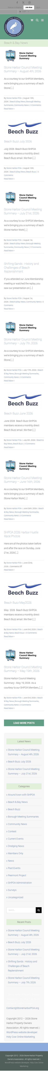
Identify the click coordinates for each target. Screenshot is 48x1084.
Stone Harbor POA (14, 98)
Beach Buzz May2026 (17, 602)
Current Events (15, 838)
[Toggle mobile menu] (42, 20)
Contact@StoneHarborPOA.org (22, 1008)
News (11, 860)
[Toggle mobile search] (37, 20)
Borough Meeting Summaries (27, 374)
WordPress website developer (21, 1032)
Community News (21, 105)
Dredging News (16, 846)
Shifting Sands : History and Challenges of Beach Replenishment (21, 267)
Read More (8, 109)
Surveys (12, 890)
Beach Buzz (31, 172)
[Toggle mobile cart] (32, 20)
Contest (12, 831)
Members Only (15, 853)
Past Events (14, 868)
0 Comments (36, 105)
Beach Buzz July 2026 (18, 141)
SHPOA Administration (20, 882)
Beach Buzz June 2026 (18, 413)
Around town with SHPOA (21, 794)
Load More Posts (24, 723)
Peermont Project (17, 875)
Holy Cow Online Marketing (20, 1036)
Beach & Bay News (17, 101)
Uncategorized (15, 897)
